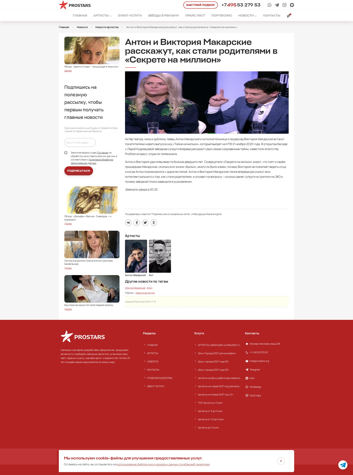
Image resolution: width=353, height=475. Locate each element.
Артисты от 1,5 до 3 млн (211, 419)
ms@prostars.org (259, 361)
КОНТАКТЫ (153, 369)
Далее (68, 70)
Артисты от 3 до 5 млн (210, 411)
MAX (252, 378)
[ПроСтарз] (284, 5)
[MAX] (292, 5)
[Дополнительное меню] (289, 15)
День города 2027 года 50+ (213, 369)
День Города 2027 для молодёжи (217, 353)
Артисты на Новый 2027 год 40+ (215, 394)
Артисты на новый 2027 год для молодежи (219, 386)
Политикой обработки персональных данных (92, 161)
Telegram (255, 369)
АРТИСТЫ (152, 353)
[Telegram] (277, 5)
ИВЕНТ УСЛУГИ (155, 386)
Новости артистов (145, 292)
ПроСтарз (255, 395)
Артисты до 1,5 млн (208, 427)
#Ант (149, 287)
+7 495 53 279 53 (259, 352)
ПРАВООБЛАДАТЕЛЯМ (159, 378)
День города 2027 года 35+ (213, 361)
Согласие (102, 152)
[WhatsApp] (269, 5)
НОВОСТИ (152, 361)
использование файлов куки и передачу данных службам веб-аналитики (163, 464)
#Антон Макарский (135, 287)
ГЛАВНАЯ (152, 345)
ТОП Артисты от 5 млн (210, 402)
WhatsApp (255, 386)
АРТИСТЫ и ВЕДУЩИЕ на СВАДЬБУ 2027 (219, 345)
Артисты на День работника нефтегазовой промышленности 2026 (219, 378)
